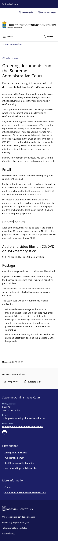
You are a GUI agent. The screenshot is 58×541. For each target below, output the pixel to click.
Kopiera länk (34, 381)
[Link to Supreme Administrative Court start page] (29, 24)
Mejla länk (13, 381)
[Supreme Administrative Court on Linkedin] (4, 432)
